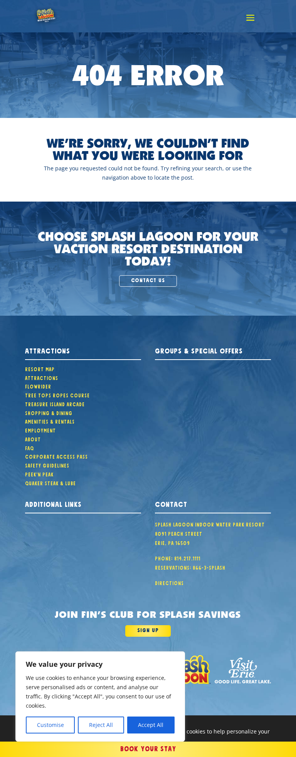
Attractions (41, 377)
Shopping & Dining (48, 412)
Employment (40, 429)
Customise (50, 724)
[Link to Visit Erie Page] (243, 670)
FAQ (29, 447)
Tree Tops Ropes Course (57, 394)
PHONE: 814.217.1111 (177, 557)
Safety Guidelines (47, 465)
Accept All (150, 724)
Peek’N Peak (39, 473)
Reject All (101, 724)
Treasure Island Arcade (55, 403)
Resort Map (40, 368)
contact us (148, 279)
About (33, 438)
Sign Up (148, 629)
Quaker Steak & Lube (50, 482)
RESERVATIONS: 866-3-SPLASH (190, 567)
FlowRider (38, 386)
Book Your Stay (148, 747)
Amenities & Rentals (50, 421)
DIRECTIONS (169, 582)
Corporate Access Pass (56, 456)
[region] (100, 696)
